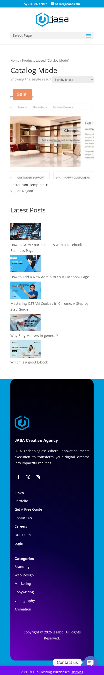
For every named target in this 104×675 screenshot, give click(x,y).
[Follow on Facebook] (18, 477)
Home (14, 60)
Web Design (24, 575)
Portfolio (21, 501)
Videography (25, 600)
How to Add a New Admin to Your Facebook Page (49, 277)
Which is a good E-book (29, 362)
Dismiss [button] (77, 672)
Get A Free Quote (28, 509)
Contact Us (23, 517)
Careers (21, 526)
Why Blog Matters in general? (34, 335)
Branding (22, 566)
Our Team (23, 534)
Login (19, 543)
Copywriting (24, 592)
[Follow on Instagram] (38, 477)
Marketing (23, 583)
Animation (23, 609)
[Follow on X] (28, 477)
